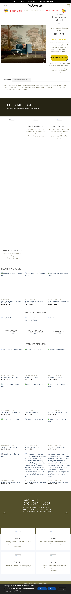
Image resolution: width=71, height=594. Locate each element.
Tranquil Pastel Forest (55, 377)
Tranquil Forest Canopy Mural (10, 412)
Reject (52, 589)
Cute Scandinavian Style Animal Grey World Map (11, 302)
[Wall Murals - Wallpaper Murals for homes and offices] (35, 5)
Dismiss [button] (56, 1)
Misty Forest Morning (31, 377)
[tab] (6, 80)
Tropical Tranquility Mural (32, 412)
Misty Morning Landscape (9, 377)
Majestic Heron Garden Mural (10, 482)
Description (7, 79)
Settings (62, 589)
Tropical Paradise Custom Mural (58, 412)
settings (17, 590)
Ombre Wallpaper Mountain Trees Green (58, 302)
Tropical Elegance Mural (9, 447)
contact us (57, 63)
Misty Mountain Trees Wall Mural (58, 482)
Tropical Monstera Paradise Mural (35, 482)
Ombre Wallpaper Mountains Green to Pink (34, 302)
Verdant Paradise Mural (32, 447)
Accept (42, 589)
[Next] (43, 44)
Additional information (22, 79)
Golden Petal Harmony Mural (57, 447)
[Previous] (4, 44)
